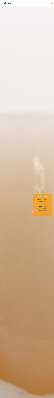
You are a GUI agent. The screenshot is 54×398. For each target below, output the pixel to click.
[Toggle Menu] (51, 3)
